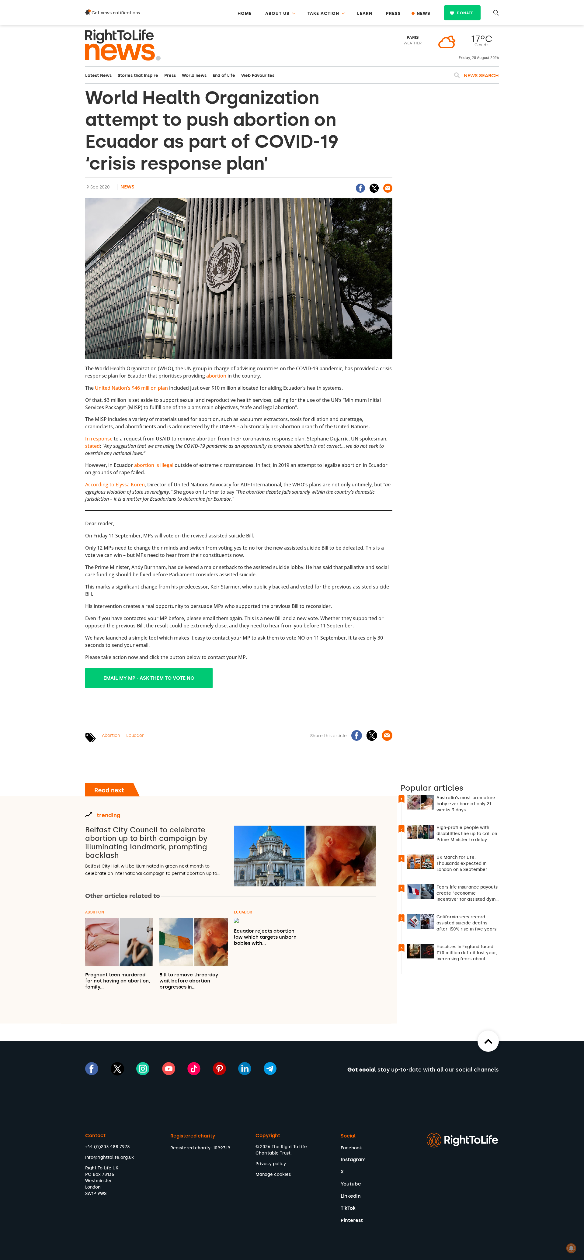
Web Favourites (257, 75)
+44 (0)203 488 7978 (107, 1146)
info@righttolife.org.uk (109, 1157)
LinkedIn (351, 1196)
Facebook (351, 1148)
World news (194, 75)
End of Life (224, 75)
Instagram (353, 1159)
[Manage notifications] (571, 1248)
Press (170, 75)
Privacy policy (270, 1163)
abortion (216, 375)
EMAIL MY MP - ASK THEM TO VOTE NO (148, 678)
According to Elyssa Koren (115, 484)
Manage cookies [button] (273, 1174)
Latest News (98, 75)
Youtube (351, 1184)
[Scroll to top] (488, 1041)
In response (99, 438)
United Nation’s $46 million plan (131, 388)
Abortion (111, 735)
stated (92, 446)
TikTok (348, 1208)
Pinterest (352, 1220)
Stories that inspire (138, 75)
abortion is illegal (153, 465)
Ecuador (135, 735)
